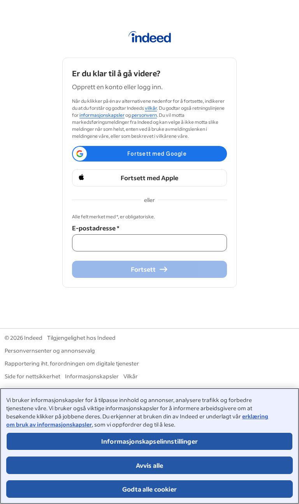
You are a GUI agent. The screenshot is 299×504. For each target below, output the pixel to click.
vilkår (151, 108)
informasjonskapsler (102, 115)
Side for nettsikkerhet (32, 376)
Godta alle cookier (149, 489)
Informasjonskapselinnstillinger (149, 441)
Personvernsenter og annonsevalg (50, 350)
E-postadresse (95, 228)
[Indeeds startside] (150, 38)
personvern (144, 115)
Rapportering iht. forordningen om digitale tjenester (72, 363)
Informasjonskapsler (92, 376)
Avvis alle (150, 465)
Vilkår (130, 376)
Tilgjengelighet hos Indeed (81, 337)
